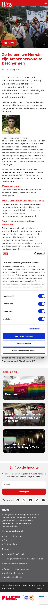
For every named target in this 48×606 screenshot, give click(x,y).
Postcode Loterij (11, 544)
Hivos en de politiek (13, 536)
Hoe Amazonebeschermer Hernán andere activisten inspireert (23, 417)
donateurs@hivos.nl (18, 564)
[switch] (41, 304)
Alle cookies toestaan (24, 336)
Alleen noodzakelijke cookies (24, 350)
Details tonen (34, 329)
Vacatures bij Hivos (13, 577)
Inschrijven (24, 492)
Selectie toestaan (24, 343)
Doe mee (11, 394)
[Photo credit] (44, 44)
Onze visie (9, 540)
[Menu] (45, 3)
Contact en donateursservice (17, 569)
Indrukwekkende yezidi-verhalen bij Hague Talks (22, 445)
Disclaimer (15, 585)
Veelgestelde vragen (13, 573)
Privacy (5, 585)
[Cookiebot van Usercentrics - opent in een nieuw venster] (34, 253)
